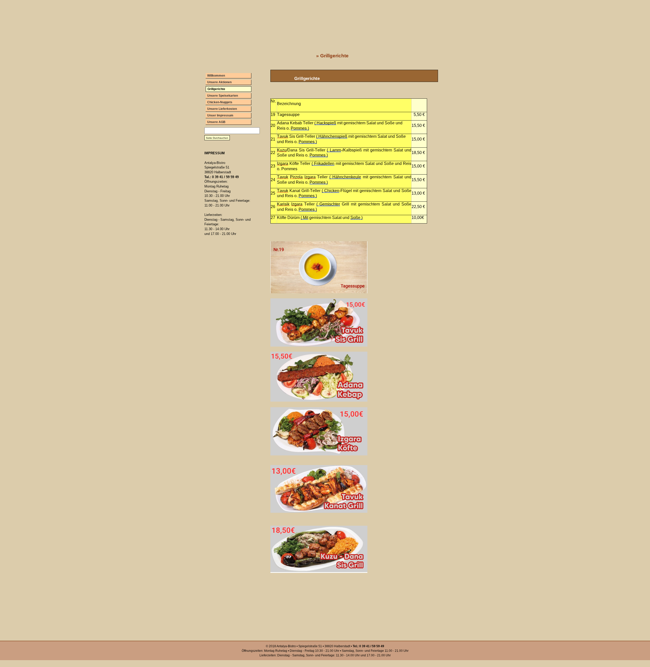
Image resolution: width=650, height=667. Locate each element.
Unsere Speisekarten (222, 95)
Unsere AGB (216, 122)
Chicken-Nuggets (219, 102)
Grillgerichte (216, 89)
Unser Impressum (220, 115)
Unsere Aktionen (219, 82)
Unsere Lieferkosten (222, 109)
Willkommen (216, 75)
